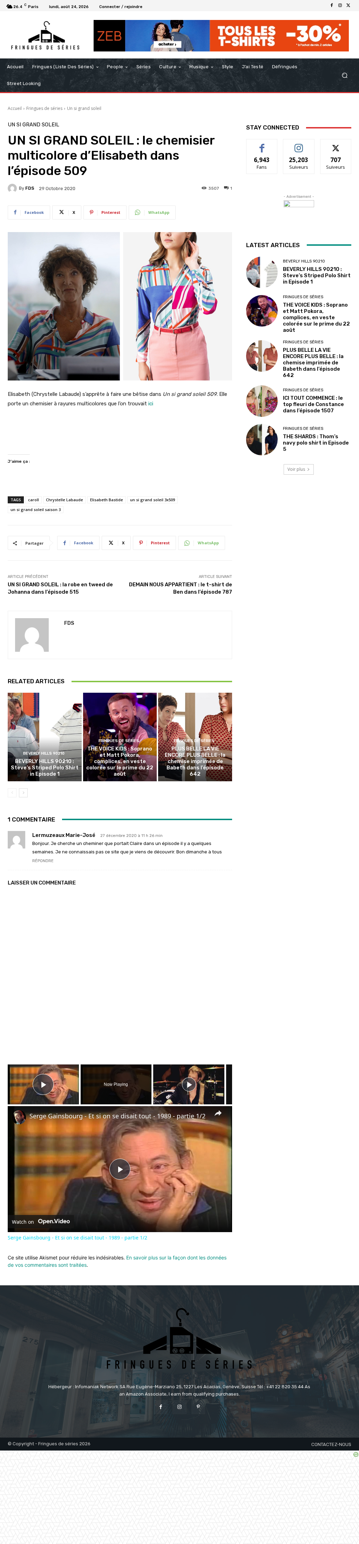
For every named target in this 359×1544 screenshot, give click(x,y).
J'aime (262, 144)
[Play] (189, 1084)
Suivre (299, 144)
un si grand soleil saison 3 (36, 509)
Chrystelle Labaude (64, 499)
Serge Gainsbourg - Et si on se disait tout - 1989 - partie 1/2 (117, 1116)
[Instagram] (340, 5)
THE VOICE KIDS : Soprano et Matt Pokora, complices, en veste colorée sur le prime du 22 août (119, 761)
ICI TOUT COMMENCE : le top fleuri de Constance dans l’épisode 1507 (313, 404)
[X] (348, 5)
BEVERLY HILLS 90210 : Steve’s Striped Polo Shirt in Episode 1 (45, 767)
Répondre (43, 861)
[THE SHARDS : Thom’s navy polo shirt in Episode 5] (262, 439)
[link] (19, 1117)
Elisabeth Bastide (106, 499)
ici (150, 403)
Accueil (15, 108)
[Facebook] (331, 5)
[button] (344, 75)
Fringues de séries (44, 108)
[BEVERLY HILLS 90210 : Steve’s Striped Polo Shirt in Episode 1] (45, 737)
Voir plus (296, 469)
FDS (29, 188)
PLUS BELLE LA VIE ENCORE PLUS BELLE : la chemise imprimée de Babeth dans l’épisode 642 (195, 761)
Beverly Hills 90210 (44, 753)
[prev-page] (12, 792)
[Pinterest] (198, 1407)
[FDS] (13, 188)
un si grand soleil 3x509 (152, 499)
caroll (33, 499)
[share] (218, 1112)
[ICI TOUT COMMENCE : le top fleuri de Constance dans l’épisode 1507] (262, 401)
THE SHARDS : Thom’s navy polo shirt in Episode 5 (316, 442)
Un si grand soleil (84, 108)
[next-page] (23, 792)
